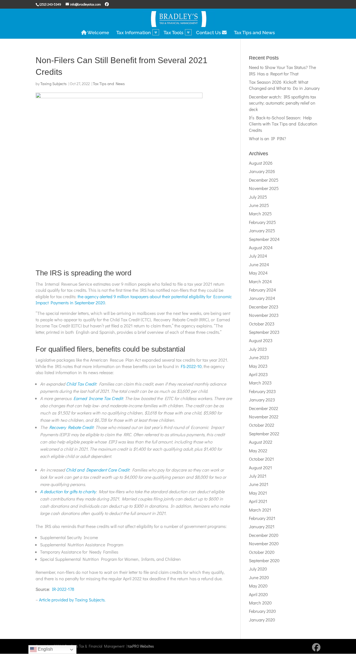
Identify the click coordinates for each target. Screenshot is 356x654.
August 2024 (261, 247)
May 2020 (258, 586)
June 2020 (259, 577)
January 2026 (262, 171)
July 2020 (258, 569)
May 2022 (258, 450)
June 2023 (259, 357)
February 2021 (262, 518)
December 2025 (263, 180)
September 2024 (264, 239)
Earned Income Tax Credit (98, 398)
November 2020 (264, 543)
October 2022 (261, 425)
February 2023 (262, 391)
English (45, 649)
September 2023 (264, 332)
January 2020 (262, 620)
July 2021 (257, 476)
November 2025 (264, 188)
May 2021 (258, 493)
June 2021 (258, 484)
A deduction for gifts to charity (68, 491)
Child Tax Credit (81, 384)
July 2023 (258, 349)
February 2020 (262, 611)
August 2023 (261, 340)
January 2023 (262, 400)
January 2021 (262, 526)
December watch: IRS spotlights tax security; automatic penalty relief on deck (282, 103)
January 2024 (262, 298)
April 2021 (258, 501)
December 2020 (263, 535)
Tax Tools (173, 33)
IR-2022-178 (63, 589)
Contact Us (209, 32)
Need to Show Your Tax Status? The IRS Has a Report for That (282, 70)
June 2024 (259, 264)
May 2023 (258, 366)
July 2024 (258, 256)
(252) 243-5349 (50, 4)
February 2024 (262, 290)
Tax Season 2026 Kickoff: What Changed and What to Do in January (284, 85)
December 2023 (263, 307)
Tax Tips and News (254, 33)
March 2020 (260, 603)
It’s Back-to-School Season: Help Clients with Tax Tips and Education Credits (283, 124)
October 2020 (262, 552)
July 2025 (258, 197)
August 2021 (260, 467)
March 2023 (260, 383)
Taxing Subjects (53, 83)
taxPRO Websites (141, 646)
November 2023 (264, 315)
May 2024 (258, 273)
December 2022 (263, 408)
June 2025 (259, 205)
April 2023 (258, 374)
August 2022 (260, 442)
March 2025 (260, 213)
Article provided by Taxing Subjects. (72, 600)
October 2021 (261, 459)
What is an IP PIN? (267, 138)
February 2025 (262, 222)
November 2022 (263, 416)
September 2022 (264, 433)
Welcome (97, 32)
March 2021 (260, 510)
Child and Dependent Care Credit (97, 470)
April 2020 (258, 594)
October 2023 (262, 324)
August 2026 (261, 163)
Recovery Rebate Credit (71, 427)
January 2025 (262, 230)
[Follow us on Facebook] (107, 4)
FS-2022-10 (191, 366)
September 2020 (264, 560)
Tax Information (133, 33)
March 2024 (260, 281)
